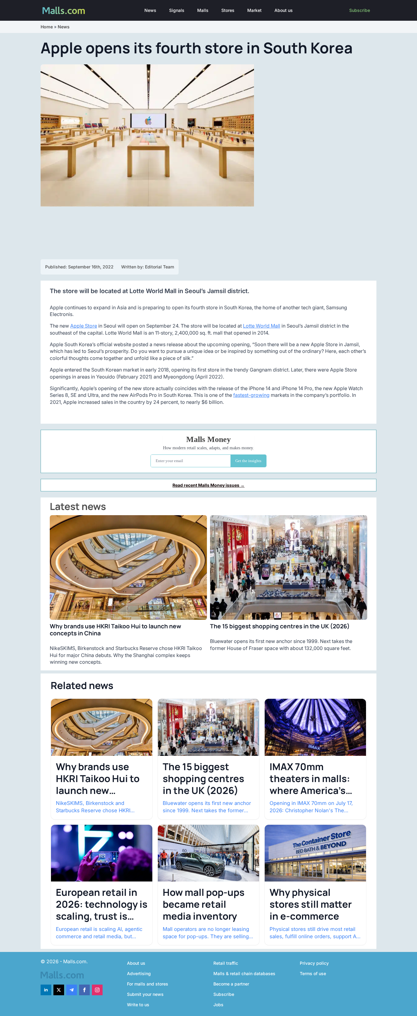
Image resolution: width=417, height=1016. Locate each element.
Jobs (218, 1004)
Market (254, 10)
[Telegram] (71, 990)
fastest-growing (251, 395)
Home (47, 26)
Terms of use (313, 973)
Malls (203, 10)
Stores (227, 10)
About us (283, 10)
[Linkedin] (46, 990)
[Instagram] (97, 990)
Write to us (138, 1004)
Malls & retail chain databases (244, 973)
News (150, 10)
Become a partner (231, 983)
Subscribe (359, 10)
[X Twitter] (58, 990)
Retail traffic (225, 963)
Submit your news (145, 994)
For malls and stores (147, 983)
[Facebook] (84, 990)
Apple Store (83, 326)
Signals (176, 10)
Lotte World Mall (261, 326)
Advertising (139, 973)
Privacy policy (314, 963)
